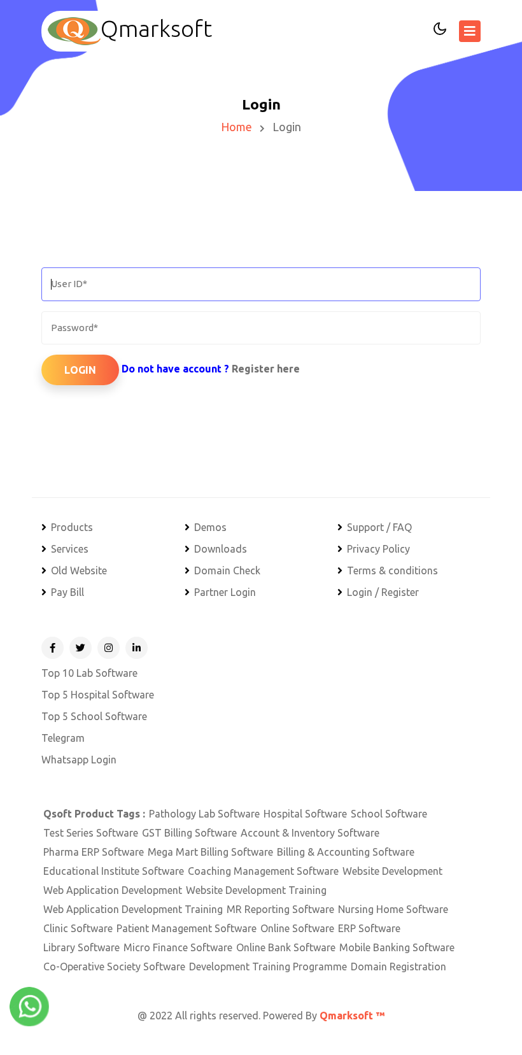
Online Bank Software (285, 947)
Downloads (220, 549)
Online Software (297, 928)
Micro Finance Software (177, 947)
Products (72, 527)
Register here (266, 368)
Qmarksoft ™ (352, 1015)
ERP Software (369, 928)
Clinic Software (78, 928)
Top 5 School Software (94, 716)
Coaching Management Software (263, 871)
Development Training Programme (268, 966)
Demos (210, 527)
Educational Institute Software (113, 871)
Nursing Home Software (393, 909)
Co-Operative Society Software (114, 966)
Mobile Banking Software (397, 947)
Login (80, 370)
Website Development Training (256, 890)
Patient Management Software (186, 928)
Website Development (392, 871)
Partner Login (225, 592)
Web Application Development (112, 890)
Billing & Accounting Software (345, 852)
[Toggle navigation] (470, 31)
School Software (389, 813)
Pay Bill (67, 592)
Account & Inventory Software (310, 833)
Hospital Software (305, 813)
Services (69, 549)
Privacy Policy (378, 549)
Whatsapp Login (78, 759)
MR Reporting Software (280, 909)
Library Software (81, 947)
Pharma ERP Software (93, 852)
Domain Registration (398, 966)
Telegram (63, 738)
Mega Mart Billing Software (210, 852)
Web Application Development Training (133, 909)
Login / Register (383, 592)
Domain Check (227, 570)
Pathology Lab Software (204, 813)
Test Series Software (90, 833)
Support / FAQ (379, 527)
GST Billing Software (189, 833)
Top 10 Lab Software (89, 673)
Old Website (79, 570)
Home (236, 126)
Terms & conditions (392, 570)
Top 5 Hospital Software (97, 694)
